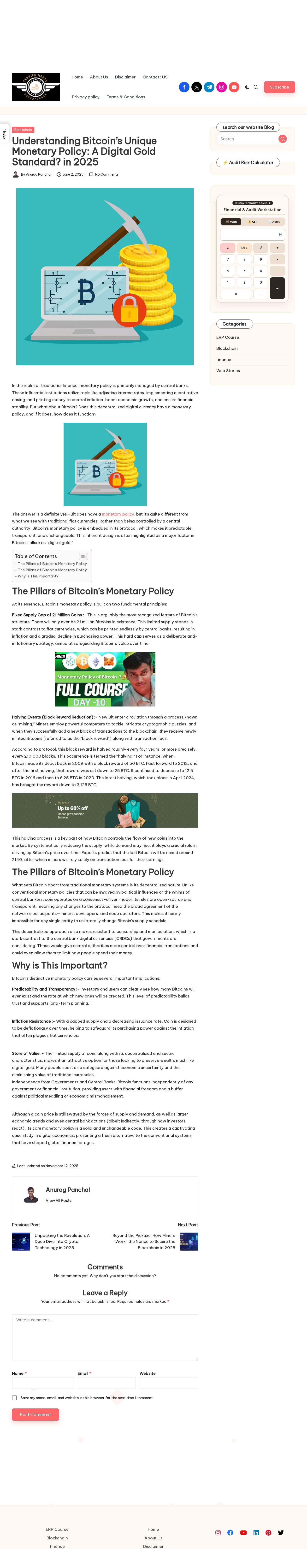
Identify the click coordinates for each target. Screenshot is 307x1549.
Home (153, 1529)
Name (19, 1373)
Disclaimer (153, 1546)
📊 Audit (274, 221)
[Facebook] (230, 1533)
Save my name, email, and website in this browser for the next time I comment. (87, 1397)
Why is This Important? (38, 576)
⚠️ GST (252, 221)
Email (84, 1373)
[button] (279, 87)
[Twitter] (281, 1533)
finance (223, 359)
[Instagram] (218, 1533)
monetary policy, (118, 514)
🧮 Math (231, 221)
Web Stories (228, 371)
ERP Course (227, 337)
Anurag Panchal (68, 1189)
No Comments (106, 174)
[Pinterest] (268, 1533)
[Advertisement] (153, 33)
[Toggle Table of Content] (81, 556)
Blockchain (23, 130)
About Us (153, 1538)
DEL (244, 248)
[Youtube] (243, 1533)
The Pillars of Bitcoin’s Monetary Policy (52, 563)
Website (148, 1373)
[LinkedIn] (256, 1533)
